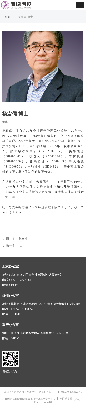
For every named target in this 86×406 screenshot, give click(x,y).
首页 (7, 17)
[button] (80, 5)
